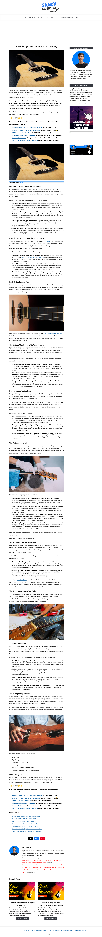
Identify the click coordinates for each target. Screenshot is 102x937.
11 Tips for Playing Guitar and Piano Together (24, 818)
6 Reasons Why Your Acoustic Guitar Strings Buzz (25, 826)
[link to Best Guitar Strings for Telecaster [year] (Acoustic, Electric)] (22, 891)
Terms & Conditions (36, 930)
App (77, 17)
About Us (53, 17)
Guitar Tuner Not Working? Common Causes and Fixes (27, 829)
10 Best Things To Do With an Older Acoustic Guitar (26, 816)
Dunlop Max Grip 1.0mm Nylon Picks (23, 135)
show (21, 182)
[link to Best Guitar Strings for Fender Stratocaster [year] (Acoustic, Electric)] (51, 891)
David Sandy (26, 847)
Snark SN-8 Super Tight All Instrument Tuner (26, 130)
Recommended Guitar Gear (66, 17)
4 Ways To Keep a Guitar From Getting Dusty (24, 821)
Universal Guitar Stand (19, 138)
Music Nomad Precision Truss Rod (52, 333)
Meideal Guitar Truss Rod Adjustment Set (32, 257)
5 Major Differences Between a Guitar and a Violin (25, 824)
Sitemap (57, 930)
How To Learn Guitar (29, 17)
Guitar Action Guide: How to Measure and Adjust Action (27, 831)
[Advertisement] (51, 33)
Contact (52, 930)
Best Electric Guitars (80, 930)
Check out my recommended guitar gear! (33, 858)
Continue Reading (22, 918)
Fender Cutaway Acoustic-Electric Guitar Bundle (27, 127)
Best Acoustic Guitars (67, 930)
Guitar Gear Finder (22, 580)
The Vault (49, 241)
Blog (47, 17)
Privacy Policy (26, 930)
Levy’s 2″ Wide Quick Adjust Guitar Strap (25, 140)
